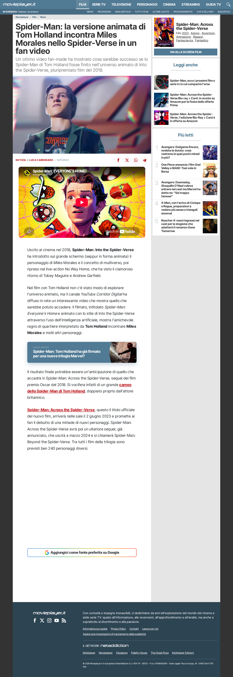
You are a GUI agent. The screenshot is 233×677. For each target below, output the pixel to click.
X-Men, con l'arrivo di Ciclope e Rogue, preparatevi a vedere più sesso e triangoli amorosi (180, 208)
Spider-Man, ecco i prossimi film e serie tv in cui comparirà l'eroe (192, 82)
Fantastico (201, 40)
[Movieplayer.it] (19, 4)
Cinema (169, 4)
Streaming (190, 4)
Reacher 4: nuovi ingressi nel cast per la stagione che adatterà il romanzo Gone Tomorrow (180, 226)
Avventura (208, 33)
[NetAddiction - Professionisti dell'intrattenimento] (114, 646)
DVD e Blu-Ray (205, 11)
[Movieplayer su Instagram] (49, 620)
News (90, 11)
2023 (185, 33)
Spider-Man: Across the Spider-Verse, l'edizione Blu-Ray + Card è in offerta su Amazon (192, 117)
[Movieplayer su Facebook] (34, 620)
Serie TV (99, 4)
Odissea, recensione (28, 11)
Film (82, 4)
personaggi (147, 4)
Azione (195, 33)
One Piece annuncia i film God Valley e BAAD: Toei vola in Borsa (181, 168)
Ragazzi (198, 37)
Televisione (121, 4)
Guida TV (213, 4)
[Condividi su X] (127, 160)
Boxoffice (224, 11)
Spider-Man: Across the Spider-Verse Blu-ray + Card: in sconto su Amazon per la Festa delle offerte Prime (192, 100)
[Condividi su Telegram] (144, 160)
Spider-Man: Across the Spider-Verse (61, 410)
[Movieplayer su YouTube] (56, 620)
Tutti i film (141, 11)
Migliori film (123, 11)
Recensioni (104, 11)
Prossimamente (183, 11)
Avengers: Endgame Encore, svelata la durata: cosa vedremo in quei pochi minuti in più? (180, 152)
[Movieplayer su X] (42, 620)
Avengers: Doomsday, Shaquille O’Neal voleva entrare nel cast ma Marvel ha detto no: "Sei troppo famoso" (181, 189)
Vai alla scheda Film (186, 52)
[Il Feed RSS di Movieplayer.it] (64, 620)
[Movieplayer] (49, 613)
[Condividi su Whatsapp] (135, 160)
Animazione (183, 37)
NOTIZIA (21, 160)
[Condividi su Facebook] (118, 160)
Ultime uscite (161, 11)
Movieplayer (22, 17)
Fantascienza (184, 40)
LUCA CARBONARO (41, 160)
